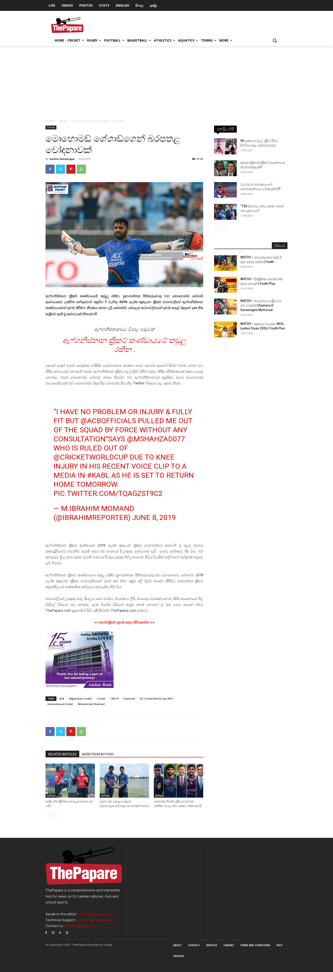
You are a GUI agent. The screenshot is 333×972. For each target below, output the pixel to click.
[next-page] (55, 815)
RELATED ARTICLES (62, 754)
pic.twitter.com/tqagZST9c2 (108, 493)
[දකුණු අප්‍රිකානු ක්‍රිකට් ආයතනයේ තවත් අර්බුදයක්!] (225, 168)
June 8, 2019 (154, 517)
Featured (129, 698)
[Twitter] (60, 169)
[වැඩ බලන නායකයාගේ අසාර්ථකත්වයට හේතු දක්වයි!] (225, 190)
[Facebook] (50, 169)
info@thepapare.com (81, 926)
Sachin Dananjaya (62, 159)
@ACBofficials (108, 420)
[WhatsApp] (81, 169)
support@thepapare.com (98, 920)
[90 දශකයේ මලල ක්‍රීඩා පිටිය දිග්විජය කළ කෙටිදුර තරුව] (225, 146)
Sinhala (62, 121)
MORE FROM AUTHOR (97, 754)
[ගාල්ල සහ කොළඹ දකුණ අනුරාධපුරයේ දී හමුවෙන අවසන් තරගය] (124, 781)
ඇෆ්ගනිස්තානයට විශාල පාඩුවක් (124, 329)
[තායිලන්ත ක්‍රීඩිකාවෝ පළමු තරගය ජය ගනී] (70, 781)
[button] (274, 40)
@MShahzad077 (156, 439)
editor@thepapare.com (96, 914)
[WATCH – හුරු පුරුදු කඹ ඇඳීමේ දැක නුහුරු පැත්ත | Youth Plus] (225, 263)
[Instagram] (53, 932)
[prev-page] (48, 815)
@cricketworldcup (90, 457)
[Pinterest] (70, 169)
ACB (61, 698)
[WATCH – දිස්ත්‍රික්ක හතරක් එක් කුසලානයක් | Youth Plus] (225, 285)
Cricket (101, 698)
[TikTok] (60, 932)
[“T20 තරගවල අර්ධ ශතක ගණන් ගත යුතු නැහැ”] (225, 212)
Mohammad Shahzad (91, 704)
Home (49, 121)
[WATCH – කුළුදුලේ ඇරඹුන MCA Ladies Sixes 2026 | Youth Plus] (225, 329)
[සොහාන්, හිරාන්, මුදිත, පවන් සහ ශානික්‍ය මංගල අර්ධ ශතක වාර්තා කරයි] (178, 781)
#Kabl (98, 475)
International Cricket (60, 704)
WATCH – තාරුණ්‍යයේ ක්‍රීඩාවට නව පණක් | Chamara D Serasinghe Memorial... (261, 305)
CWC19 (114, 698)
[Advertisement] (166, 80)
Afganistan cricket (80, 698)
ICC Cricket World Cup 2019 (156, 698)
